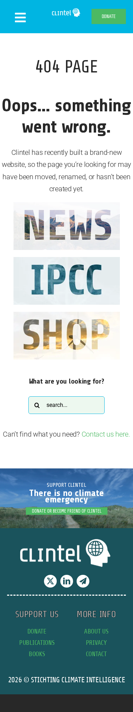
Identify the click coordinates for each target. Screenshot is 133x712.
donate (36, 631)
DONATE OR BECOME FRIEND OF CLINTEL (66, 511)
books (37, 654)
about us (96, 631)
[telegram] (83, 581)
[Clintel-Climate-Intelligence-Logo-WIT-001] (66, 10)
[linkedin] (66, 581)
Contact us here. (106, 434)
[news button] (66, 206)
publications (36, 642)
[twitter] (50, 581)
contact (96, 654)
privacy (96, 642)
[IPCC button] (66, 260)
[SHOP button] (66, 315)
